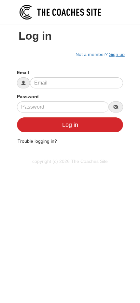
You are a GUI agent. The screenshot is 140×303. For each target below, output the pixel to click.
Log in (70, 125)
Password (28, 96)
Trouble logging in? (37, 141)
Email (23, 72)
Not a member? (100, 54)
